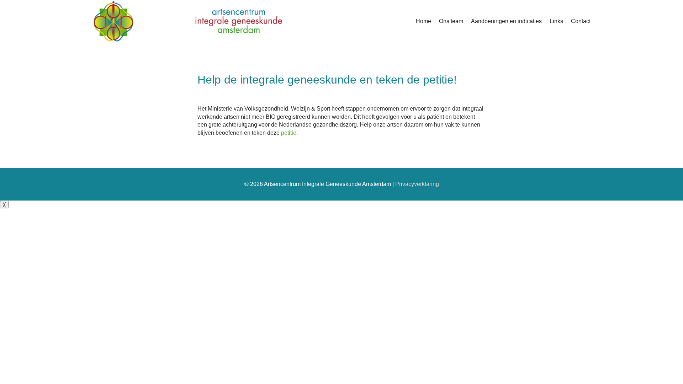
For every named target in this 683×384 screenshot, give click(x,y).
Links (556, 21)
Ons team (451, 21)
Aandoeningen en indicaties (506, 21)
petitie (288, 133)
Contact (581, 21)
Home (423, 21)
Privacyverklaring (417, 184)
